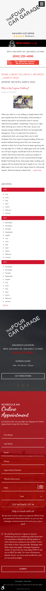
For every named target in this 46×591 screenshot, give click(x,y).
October (8, 229)
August (7, 235)
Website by (23, 589)
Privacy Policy (27, 581)
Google (23, 386)
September (9, 232)
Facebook (18, 386)
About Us (16, 74)
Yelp (28, 386)
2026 (5, 190)
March (7, 207)
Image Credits (18, 581)
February (8, 210)
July (6, 194)
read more (37, 170)
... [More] (4, 305)
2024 (5, 262)
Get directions (23, 376)
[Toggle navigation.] (42, 4)
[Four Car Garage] (23, 25)
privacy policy (10, 558)
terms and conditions (28, 555)
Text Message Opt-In (23, 504)
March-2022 (11, 77)
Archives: (6, 184)
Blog (27, 74)
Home (4, 74)
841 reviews (29, 36)
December (8, 223)
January (8, 213)
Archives (38, 74)
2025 (5, 218)
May (6, 201)
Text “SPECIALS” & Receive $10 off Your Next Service (25, 62)
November (8, 226)
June (6, 197)
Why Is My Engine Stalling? (15, 88)
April (6, 204)
